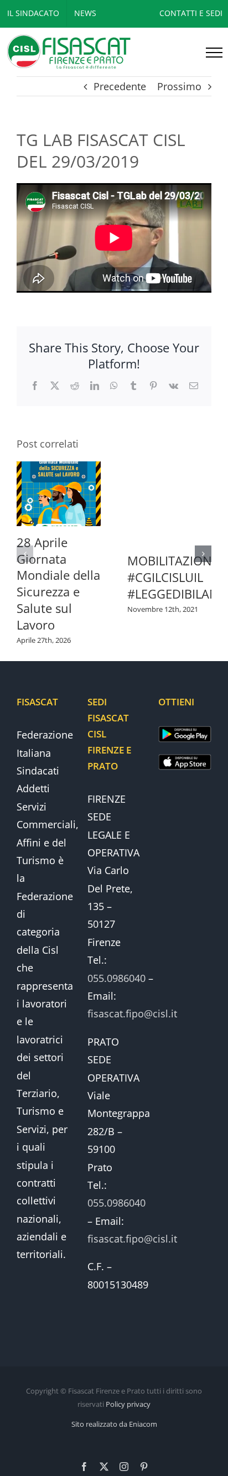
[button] (25, 553)
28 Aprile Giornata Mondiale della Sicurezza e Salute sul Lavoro (58, 583)
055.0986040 (116, 978)
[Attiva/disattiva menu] (214, 53)
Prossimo (179, 86)
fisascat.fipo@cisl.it (132, 1013)
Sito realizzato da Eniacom (114, 1424)
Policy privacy (128, 1404)
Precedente (120, 86)
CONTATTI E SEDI (190, 13)
